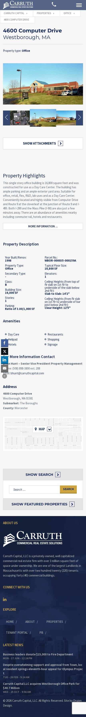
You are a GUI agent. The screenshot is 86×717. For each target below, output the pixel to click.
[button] (4, 376)
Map (42, 429)
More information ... (43, 226)
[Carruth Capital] (18, 5)
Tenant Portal (17, 632)
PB (41, 632)
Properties (54, 622)
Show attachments (39, 143)
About (30, 622)
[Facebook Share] (4, 343)
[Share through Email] (4, 368)
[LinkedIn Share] (4, 359)
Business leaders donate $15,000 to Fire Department (38, 654)
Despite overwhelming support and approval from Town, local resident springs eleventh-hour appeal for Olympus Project (43, 669)
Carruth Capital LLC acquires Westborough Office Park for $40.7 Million (41, 686)
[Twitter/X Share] (4, 351)
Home (10, 622)
